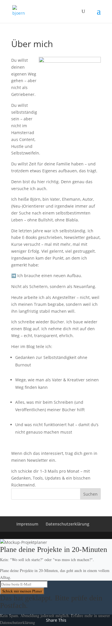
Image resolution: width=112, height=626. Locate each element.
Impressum (27, 524)
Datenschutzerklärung (67, 524)
